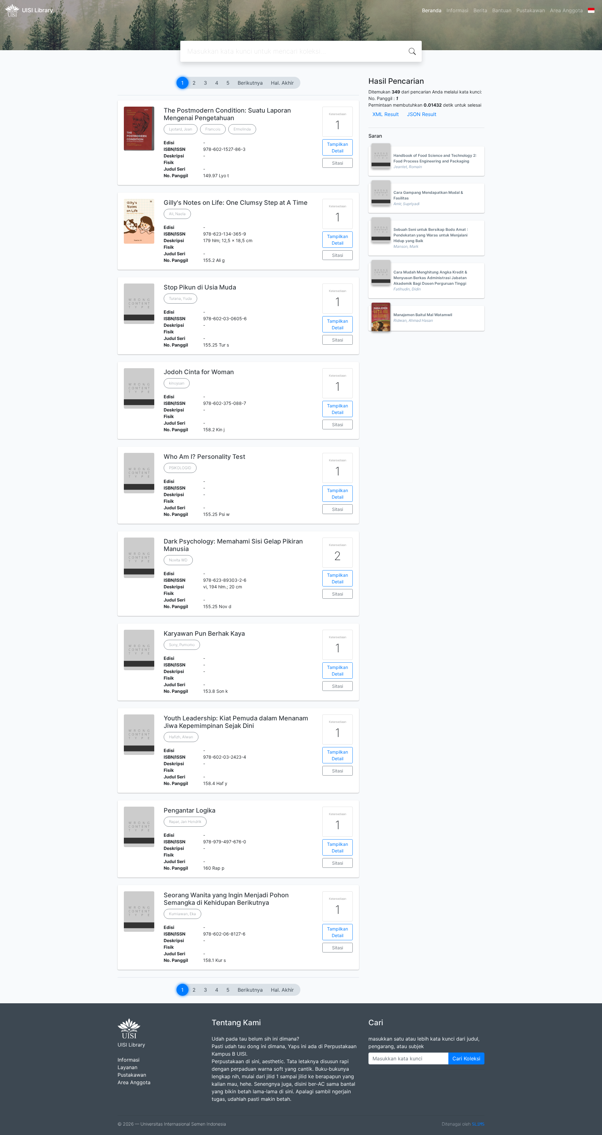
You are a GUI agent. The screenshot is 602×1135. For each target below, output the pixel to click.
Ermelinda (242, 129)
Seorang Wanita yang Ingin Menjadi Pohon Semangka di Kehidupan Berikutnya (226, 898)
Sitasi (337, 163)
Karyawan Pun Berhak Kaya (204, 633)
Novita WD (178, 560)
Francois (212, 129)
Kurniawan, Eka (182, 913)
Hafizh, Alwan (181, 737)
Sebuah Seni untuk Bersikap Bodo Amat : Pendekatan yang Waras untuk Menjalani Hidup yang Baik (430, 235)
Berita (480, 10)
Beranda (431, 10)
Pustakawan (530, 10)
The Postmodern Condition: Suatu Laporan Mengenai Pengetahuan (227, 114)
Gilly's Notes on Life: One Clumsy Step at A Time (236, 202)
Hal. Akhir (282, 83)
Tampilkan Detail (337, 147)
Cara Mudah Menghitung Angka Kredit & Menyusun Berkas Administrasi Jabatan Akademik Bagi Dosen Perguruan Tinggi (430, 278)
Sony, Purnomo (182, 644)
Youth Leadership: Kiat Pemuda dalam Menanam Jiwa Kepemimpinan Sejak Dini (236, 721)
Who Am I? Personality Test (204, 456)
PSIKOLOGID (180, 467)
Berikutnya (250, 83)
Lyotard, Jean (180, 129)
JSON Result (421, 114)
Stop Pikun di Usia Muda (200, 287)
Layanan (127, 1067)
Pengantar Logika (189, 810)
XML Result (385, 114)
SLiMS (478, 1124)
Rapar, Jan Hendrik (185, 821)
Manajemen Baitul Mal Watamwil (422, 314)
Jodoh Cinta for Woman (199, 372)
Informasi (457, 10)
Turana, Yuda (180, 298)
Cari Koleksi (466, 1058)
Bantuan (501, 10)
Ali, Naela (177, 213)
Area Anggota (566, 10)
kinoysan (176, 383)
